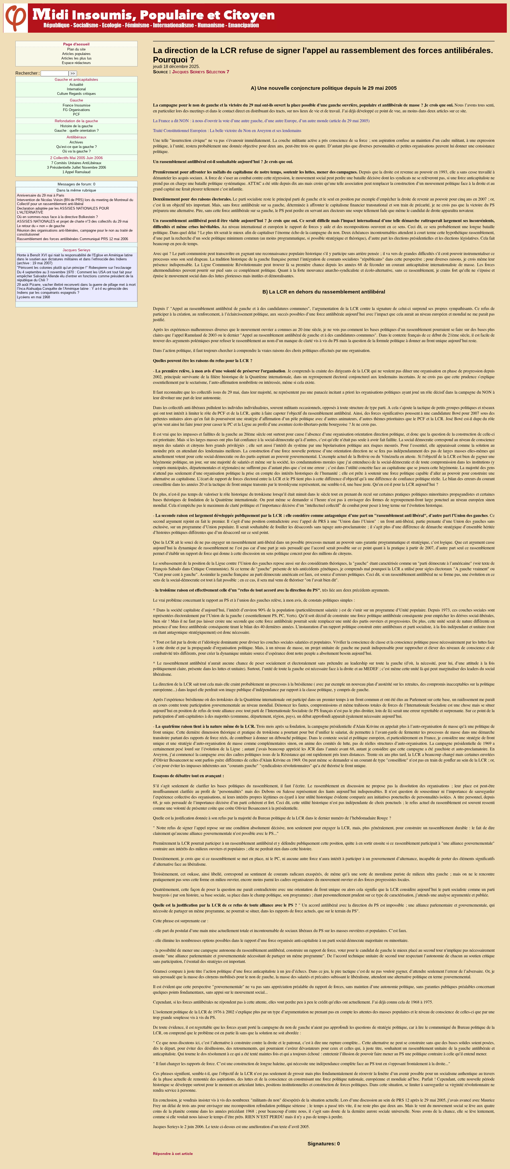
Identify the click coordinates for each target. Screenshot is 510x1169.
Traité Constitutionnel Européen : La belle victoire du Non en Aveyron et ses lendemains (227, 130)
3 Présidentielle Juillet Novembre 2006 (76, 167)
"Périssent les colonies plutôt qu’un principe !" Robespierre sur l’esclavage (74, 268)
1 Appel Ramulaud (76, 172)
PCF (76, 114)
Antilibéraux (76, 137)
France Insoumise (76, 105)
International (76, 89)
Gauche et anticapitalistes (76, 79)
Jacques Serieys (76, 250)
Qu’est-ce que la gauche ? (76, 147)
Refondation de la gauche (76, 121)
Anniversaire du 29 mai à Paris (40, 195)
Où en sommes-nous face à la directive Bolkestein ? (57, 217)
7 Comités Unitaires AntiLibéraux (76, 163)
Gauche (76, 100)
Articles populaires (76, 54)
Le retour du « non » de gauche (41, 226)
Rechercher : (27, 73)
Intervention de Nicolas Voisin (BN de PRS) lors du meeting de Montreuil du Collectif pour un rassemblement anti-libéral (75, 202)
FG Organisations (76, 110)
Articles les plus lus (76, 58)
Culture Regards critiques (76, 94)
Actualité (76, 85)
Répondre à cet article (173, 1153)
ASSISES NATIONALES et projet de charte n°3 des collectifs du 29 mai (72, 221)
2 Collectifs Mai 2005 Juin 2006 (76, 158)
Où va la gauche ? (76, 151)
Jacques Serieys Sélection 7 (200, 71)
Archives (76, 142)
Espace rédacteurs (76, 63)
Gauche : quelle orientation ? (76, 131)
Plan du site (76, 49)
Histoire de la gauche (76, 126)
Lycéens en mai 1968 (33, 297)
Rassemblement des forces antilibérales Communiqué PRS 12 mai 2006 (72, 239)
